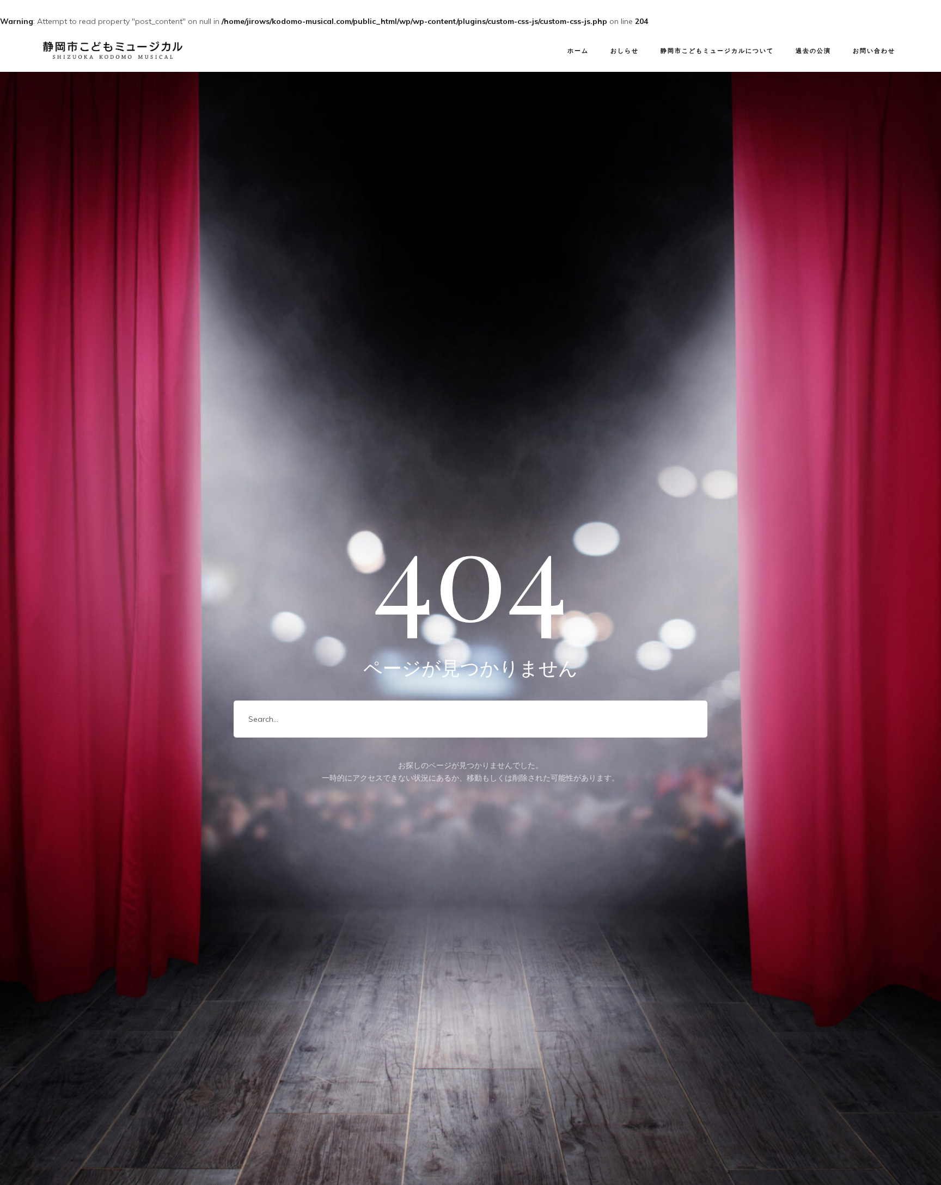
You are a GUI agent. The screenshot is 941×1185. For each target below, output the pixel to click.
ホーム (578, 50)
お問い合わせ (874, 50)
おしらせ (624, 50)
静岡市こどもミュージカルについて (717, 50)
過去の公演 (813, 50)
